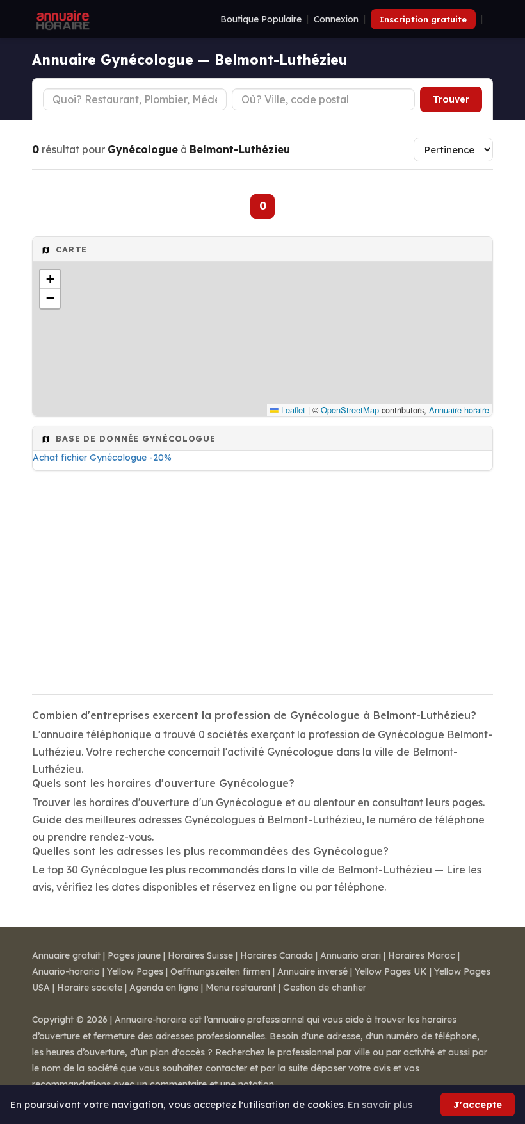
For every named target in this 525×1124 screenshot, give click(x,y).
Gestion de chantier (324, 987)
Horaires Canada (276, 955)
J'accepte (477, 1104)
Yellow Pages (135, 971)
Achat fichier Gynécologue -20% (102, 457)
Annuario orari (350, 955)
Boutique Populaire (261, 19)
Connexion (336, 19)
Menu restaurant (241, 987)
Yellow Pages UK (391, 971)
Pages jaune (134, 955)
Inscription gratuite (423, 19)
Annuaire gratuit (66, 955)
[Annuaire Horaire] (61, 19)
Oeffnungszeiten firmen (220, 971)
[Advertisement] (262, 578)
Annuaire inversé (312, 971)
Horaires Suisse (200, 955)
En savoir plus (380, 1104)
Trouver (451, 99)
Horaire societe (89, 987)
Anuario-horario (66, 971)
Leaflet (292, 410)
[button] (50, 279)
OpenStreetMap (350, 410)
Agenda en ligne (163, 987)
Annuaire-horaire (459, 410)
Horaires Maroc (421, 955)
